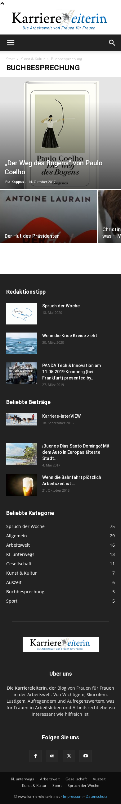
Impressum (73, 796)
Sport (57, 785)
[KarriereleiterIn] (60, 21)
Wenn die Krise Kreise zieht (69, 335)
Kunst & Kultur (32, 59)
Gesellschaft (76, 779)
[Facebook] (35, 756)
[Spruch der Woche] (21, 313)
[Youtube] (85, 756)
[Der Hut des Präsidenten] (48, 226)
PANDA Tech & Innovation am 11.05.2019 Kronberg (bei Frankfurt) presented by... (71, 371)
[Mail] (52, 756)
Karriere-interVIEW (61, 416)
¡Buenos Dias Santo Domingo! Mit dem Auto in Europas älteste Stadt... (76, 452)
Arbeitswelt (50, 779)
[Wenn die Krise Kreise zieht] (21, 343)
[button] (10, 42)
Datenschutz (96, 796)
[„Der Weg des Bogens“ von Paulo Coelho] (60, 133)
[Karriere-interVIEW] (21, 419)
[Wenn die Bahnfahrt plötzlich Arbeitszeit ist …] (21, 485)
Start (10, 59)
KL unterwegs (22, 779)
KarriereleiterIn (31, 688)
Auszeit (99, 779)
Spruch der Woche (61, 305)
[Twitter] (69, 756)
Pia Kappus (14, 181)
